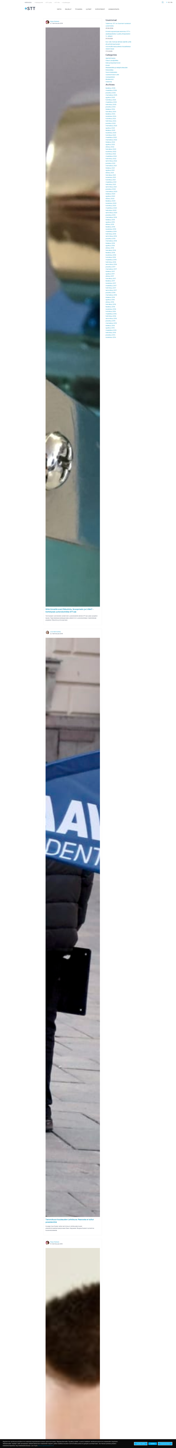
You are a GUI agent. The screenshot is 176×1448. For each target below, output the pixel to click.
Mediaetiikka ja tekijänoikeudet (117, 67)
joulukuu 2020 (111, 189)
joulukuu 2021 (110, 163)
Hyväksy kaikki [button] (141, 1443)
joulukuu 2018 (110, 238)
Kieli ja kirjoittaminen (113, 63)
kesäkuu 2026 (110, 88)
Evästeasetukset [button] (165, 1443)
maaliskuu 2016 (111, 314)
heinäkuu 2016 (111, 304)
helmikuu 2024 (111, 121)
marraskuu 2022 (111, 140)
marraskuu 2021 (111, 165)
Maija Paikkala (54, 21)
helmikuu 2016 (111, 316)
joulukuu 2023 (110, 123)
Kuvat (108, 65)
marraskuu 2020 (111, 191)
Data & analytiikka (112, 60)
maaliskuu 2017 (111, 285)
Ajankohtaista (113, 9)
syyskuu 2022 (110, 144)
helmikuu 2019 (111, 234)
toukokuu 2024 (111, 116)
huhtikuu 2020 (111, 205)
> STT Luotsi (48, 2)
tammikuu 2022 (111, 161)
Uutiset (88, 9)
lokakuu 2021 (110, 168)
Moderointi (109, 79)
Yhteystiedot (100, 9)
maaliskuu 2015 (111, 330)
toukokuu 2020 (111, 203)
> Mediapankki (38, 2)
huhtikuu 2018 (111, 257)
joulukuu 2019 (110, 215)
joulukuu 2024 (111, 107)
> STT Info (57, 2)
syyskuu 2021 (110, 170)
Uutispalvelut (110, 77)
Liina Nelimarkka (55, 631)
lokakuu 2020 (110, 194)
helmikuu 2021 (111, 184)
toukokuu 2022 (111, 151)
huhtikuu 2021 (111, 180)
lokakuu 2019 (110, 220)
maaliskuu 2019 (111, 231)
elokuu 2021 (110, 173)
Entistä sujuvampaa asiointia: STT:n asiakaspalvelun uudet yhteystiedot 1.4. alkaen (118, 34)
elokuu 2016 (110, 302)
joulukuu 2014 (110, 335)
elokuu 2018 (110, 248)
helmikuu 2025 (111, 104)
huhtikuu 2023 (111, 135)
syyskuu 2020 (110, 196)
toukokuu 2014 (111, 337)
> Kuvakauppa (66, 2)
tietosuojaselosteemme (46, 1445)
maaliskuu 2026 (111, 90)
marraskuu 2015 (111, 323)
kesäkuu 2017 (110, 281)
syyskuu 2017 (110, 274)
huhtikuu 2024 (111, 118)
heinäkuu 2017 (111, 278)
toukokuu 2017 (111, 283)
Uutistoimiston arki (112, 75)
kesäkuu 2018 (110, 252)
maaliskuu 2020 (111, 208)
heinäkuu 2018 (111, 250)
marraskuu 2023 (111, 126)
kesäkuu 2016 (110, 307)
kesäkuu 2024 (110, 114)
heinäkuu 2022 (111, 149)
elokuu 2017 (110, 276)
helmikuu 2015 (111, 332)
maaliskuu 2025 (111, 102)
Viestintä (109, 82)
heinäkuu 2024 (111, 111)
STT (30, 8)
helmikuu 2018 (111, 262)
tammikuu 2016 (111, 318)
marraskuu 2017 (111, 269)
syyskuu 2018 (110, 245)
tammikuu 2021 (111, 187)
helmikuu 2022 (111, 158)
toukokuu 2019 (111, 229)
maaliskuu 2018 (111, 260)
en (171, 2)
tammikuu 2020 (111, 213)
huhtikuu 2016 (111, 311)
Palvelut (68, 9)
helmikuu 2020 (111, 210)
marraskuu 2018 (111, 241)
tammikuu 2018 (111, 264)
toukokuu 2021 (111, 177)
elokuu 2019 (110, 224)
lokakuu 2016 (110, 297)
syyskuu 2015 (110, 328)
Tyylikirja (78, 9)
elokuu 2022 (110, 147)
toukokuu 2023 (111, 133)
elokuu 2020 (110, 198)
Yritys (59, 9)
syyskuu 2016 (110, 300)
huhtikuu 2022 (111, 154)
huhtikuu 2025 (111, 100)
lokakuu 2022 (110, 142)
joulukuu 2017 (110, 267)
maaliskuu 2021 (111, 182)
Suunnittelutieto (111, 72)
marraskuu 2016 (111, 295)
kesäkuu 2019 (110, 227)
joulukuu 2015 (110, 321)
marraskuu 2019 (111, 217)
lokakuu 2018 (110, 243)
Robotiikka (109, 70)
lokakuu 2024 (110, 109)
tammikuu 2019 (111, 236)
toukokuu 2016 (111, 309)
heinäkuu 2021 (111, 175)
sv (169, 2)
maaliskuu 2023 (111, 137)
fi (166, 2)
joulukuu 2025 (111, 93)
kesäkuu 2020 (110, 201)
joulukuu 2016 (110, 292)
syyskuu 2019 (110, 222)
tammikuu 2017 (111, 290)
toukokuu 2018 (111, 255)
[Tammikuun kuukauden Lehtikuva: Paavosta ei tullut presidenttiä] (73, 927)
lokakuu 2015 (110, 325)
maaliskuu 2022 (111, 156)
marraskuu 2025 (111, 95)
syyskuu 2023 (110, 128)
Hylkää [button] (153, 1443)
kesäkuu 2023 (110, 130)
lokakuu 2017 (110, 271)
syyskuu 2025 (110, 97)
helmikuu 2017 (111, 288)
